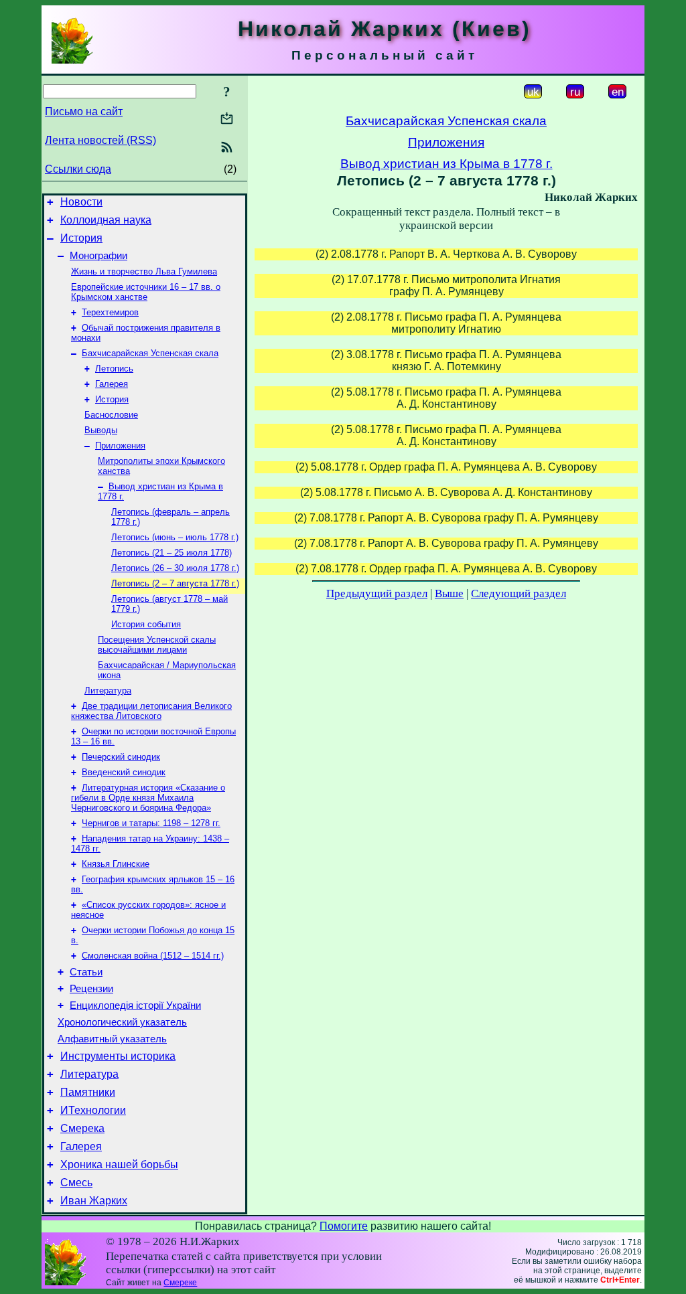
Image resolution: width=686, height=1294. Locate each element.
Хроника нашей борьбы (119, 1164)
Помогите (344, 1226)
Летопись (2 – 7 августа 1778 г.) (175, 583)
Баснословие (111, 415)
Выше (449, 593)
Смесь (76, 1182)
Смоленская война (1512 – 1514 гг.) (153, 956)
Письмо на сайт (84, 111)
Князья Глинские (115, 864)
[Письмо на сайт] (227, 119)
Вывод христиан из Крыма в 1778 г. (446, 164)
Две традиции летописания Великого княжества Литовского (151, 711)
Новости (81, 202)
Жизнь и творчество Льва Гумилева (144, 271)
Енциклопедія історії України (135, 1005)
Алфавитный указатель (112, 1039)
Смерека (82, 1128)
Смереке (180, 1282)
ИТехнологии (93, 1110)
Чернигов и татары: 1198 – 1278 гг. (151, 823)
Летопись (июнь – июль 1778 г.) (174, 537)
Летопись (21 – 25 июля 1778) (171, 553)
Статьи (86, 972)
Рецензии (91, 988)
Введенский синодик (123, 772)
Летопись (114, 368)
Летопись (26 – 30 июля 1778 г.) (175, 568)
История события (146, 624)
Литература (107, 690)
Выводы (100, 430)
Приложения (120, 445)
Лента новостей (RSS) (100, 140)
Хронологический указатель (122, 1022)
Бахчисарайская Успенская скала (150, 353)
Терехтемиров (110, 312)
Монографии (98, 255)
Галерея (111, 384)
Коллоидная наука (105, 220)
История (81, 238)
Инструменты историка (118, 1056)
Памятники (87, 1092)
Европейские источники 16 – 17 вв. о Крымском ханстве (145, 292)
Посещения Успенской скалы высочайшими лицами (157, 645)
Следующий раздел (518, 593)
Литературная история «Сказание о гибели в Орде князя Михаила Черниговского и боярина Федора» (148, 798)
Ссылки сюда (78, 169)
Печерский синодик (121, 757)
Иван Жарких (93, 1200)
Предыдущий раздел (376, 593)
